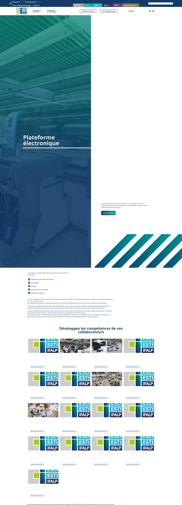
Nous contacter (108, 213)
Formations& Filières (37, 11)
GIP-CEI (77, 5)
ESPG (116, 5)
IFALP (106, 5)
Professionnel (30, 2)
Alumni (36, 5)
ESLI (88, 5)
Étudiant (16, 2)
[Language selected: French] (152, 11)
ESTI (96, 5)
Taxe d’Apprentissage (21, 5)
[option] (153, 11)
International (129, 5)
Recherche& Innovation (51, 11)
